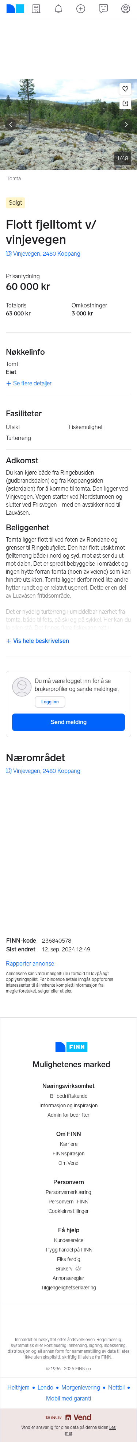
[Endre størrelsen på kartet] (123, 791)
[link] (43, 254)
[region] (68, 850)
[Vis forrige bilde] (10, 124)
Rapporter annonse (30, 963)
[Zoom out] (123, 908)
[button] (125, 89)
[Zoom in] (123, 890)
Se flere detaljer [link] (32, 383)
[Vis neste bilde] (126, 124)
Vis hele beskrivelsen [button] (40, 640)
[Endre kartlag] (123, 869)
